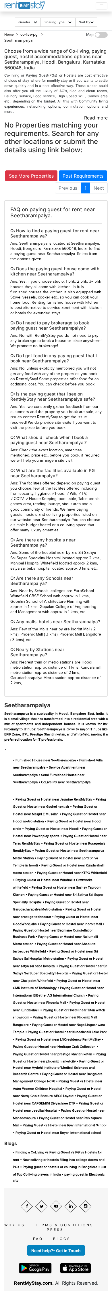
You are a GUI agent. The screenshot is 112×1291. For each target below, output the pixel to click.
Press (55, 1229)
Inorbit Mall (80, 629)
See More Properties (31, 176)
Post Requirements (83, 176)
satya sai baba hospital (30, 568)
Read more (96, 118)
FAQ (38, 1239)
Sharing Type (56, 22)
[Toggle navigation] (101, 5)
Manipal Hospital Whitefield (34, 563)
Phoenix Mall (31, 634)
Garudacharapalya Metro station (38, 678)
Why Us (14, 1225)
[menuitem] (68, 187)
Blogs (62, 1239)
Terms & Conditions (64, 1225)
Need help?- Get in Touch (56, 1250)
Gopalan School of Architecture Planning (46, 601)
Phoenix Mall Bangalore (80, 634)
